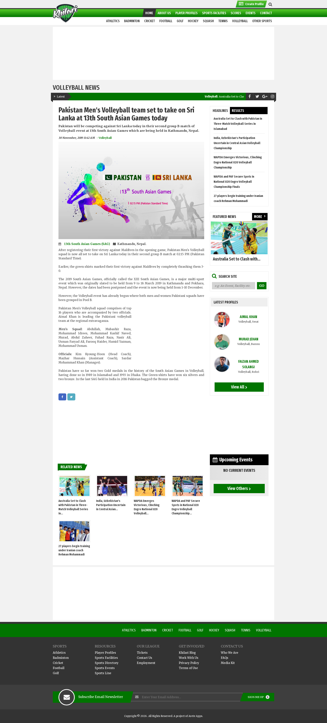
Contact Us (144, 658)
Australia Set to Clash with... (236, 259)
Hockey (214, 630)
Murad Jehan (248, 339)
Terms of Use (188, 668)
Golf (200, 630)
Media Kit (228, 663)
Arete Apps (195, 716)
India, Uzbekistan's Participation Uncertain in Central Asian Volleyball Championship (237, 143)
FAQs (224, 658)
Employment (146, 663)
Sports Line (103, 673)
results (238, 110)
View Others (237, 488)
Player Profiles (105, 652)
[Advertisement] (163, 53)
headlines (220, 110)
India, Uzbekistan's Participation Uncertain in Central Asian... (110, 505)
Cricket (167, 630)
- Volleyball (104, 138)
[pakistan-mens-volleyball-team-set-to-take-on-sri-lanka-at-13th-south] (62, 396)
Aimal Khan (248, 317)
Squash (230, 630)
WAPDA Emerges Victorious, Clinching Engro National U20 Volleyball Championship (238, 162)
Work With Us (188, 658)
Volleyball (263, 630)
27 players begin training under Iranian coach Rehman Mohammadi (74, 550)
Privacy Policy (189, 663)
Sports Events (105, 668)
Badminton (148, 630)
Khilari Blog (187, 652)
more (258, 216)
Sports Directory (106, 663)
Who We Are (229, 652)
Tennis (245, 630)
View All (237, 387)
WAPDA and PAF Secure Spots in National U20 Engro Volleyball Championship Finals (234, 182)
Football (185, 630)
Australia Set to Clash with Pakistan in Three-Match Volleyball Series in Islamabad (238, 124)
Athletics (129, 630)
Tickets (142, 652)
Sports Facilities (106, 658)
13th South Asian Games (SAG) (87, 244)
